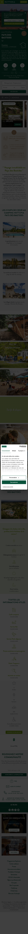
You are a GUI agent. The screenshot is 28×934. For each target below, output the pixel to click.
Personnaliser (13, 477)
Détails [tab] (14, 450)
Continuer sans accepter (8, 486)
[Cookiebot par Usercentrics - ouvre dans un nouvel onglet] (19, 447)
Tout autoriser (14, 482)
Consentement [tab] (6, 450)
